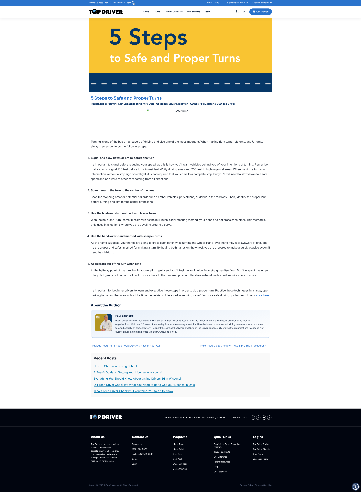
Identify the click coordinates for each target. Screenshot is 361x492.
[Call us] (237, 11)
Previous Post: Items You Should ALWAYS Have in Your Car (125, 345)
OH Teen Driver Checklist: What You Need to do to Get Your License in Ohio (144, 385)
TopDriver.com (112, 485)
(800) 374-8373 (214, 2)
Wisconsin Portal (260, 459)
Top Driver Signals (261, 449)
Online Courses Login (98, 2)
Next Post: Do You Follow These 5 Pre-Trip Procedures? (233, 345)
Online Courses (173, 11)
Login (134, 464)
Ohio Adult (177, 459)
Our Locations (193, 11)
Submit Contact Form (262, 2)
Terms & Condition (263, 485)
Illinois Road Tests (222, 452)
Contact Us (137, 444)
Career (135, 459)
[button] (356, 487)
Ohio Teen (177, 454)
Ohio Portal (258, 454)
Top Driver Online (261, 444)
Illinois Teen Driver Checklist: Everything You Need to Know (133, 391)
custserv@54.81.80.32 (237, 2)
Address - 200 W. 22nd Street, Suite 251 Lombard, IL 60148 (194, 417)
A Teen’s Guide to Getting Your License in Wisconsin (128, 372)
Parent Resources (222, 462)
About (207, 11)
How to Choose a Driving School (115, 366)
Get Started (262, 11)
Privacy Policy (246, 485)
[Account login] (244, 11)
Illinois (146, 11)
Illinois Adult (178, 449)
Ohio (158, 11)
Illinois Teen (178, 444)
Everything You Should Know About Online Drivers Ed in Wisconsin (138, 378)
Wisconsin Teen (180, 464)
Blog (216, 466)
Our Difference (220, 457)
